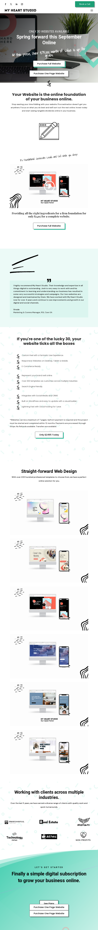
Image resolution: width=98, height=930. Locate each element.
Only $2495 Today (49, 434)
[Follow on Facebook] (5, 4)
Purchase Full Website (49, 63)
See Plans (49, 903)
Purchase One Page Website (49, 73)
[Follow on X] (11, 4)
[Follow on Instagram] (22, 4)
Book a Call (84, 4)
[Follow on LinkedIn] (16, 4)
